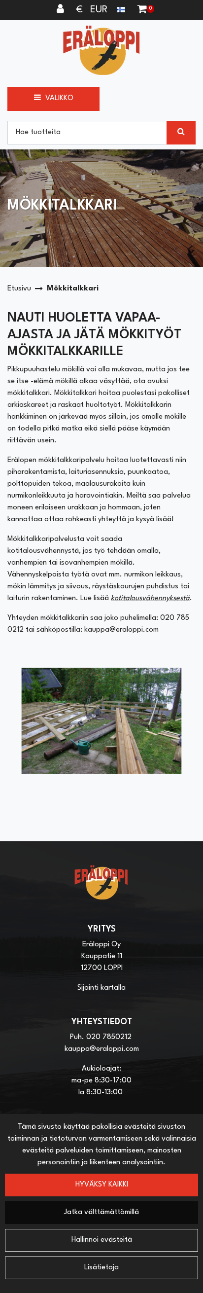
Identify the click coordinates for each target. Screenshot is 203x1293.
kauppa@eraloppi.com (102, 1049)
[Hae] (181, 132)
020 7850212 (109, 1037)
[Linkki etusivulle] (101, 50)
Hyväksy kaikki (101, 1184)
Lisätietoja (101, 1267)
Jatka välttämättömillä (101, 1212)
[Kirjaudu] (62, 10)
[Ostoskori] (142, 10)
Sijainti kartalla (101, 988)
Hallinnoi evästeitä (101, 1240)
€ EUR (96, 10)
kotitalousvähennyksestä (150, 598)
